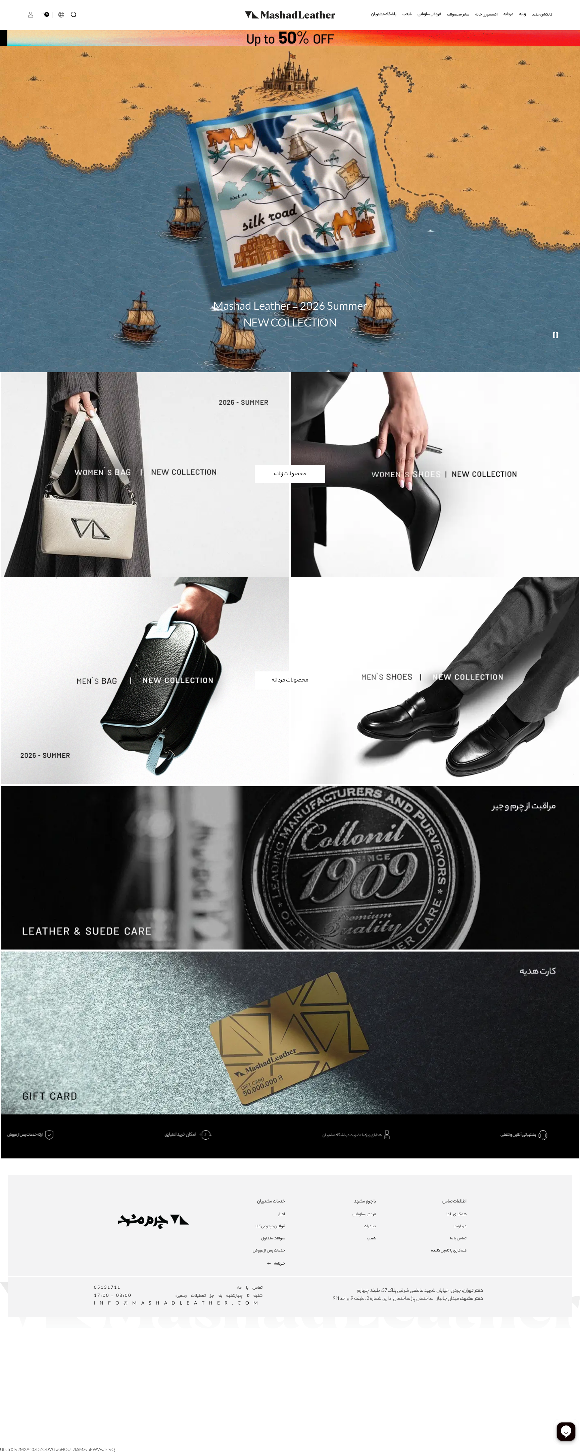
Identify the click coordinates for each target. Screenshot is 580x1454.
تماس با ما (458, 1238)
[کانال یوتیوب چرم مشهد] (292, 1355)
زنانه (522, 14)
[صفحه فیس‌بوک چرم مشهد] (244, 1355)
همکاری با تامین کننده (449, 1250)
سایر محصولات (458, 15)
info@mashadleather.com (178, 1304)
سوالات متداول (273, 1238)
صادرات (370, 1226)
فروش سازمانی (429, 14)
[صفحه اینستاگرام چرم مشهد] (268, 1355)
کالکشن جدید (542, 15)
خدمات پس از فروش (269, 1250)
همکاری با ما (456, 1214)
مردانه (508, 14)
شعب (407, 14)
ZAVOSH (376, 1369)
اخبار (281, 1214)
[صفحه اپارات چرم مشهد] (341, 1355)
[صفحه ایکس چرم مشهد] (317, 1355)
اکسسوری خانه (486, 15)
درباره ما (460, 1226)
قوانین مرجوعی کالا (270, 1226)
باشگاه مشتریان (383, 14)
